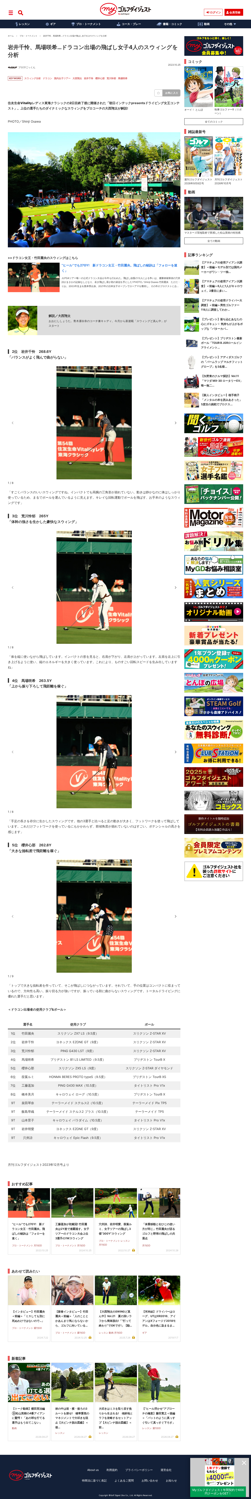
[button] (175, 423)
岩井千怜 (88, 78)
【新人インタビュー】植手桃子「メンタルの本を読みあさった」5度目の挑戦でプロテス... (221, 399)
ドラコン (47, 78)
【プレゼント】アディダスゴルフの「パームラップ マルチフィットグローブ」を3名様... (222, 361)
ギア (53, 24)
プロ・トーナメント (88, 24)
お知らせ (171, 1480)
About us (93, 1469)
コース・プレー (131, 24)
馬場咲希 (122, 78)
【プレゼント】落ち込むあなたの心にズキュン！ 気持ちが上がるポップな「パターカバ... (222, 323)
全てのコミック (214, 121)
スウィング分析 (32, 78)
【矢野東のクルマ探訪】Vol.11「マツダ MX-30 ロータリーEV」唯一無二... (222, 380)
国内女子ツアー (62, 78)
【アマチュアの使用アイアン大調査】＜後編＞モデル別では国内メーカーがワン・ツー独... (221, 267)
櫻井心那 (100, 78)
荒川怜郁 (111, 78)
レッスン (24, 24)
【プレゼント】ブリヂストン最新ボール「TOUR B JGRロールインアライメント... (221, 343)
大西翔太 (77, 78)
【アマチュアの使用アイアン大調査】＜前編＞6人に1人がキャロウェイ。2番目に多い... (222, 286)
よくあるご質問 (124, 1480)
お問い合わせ (150, 1480)
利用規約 (111, 1469)
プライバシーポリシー (139, 1469)
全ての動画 (213, 240)
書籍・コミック (172, 24)
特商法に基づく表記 (94, 1480)
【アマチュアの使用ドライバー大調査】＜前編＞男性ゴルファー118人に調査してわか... (221, 305)
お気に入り (171, 92)
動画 (207, 24)
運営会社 (166, 1469)
